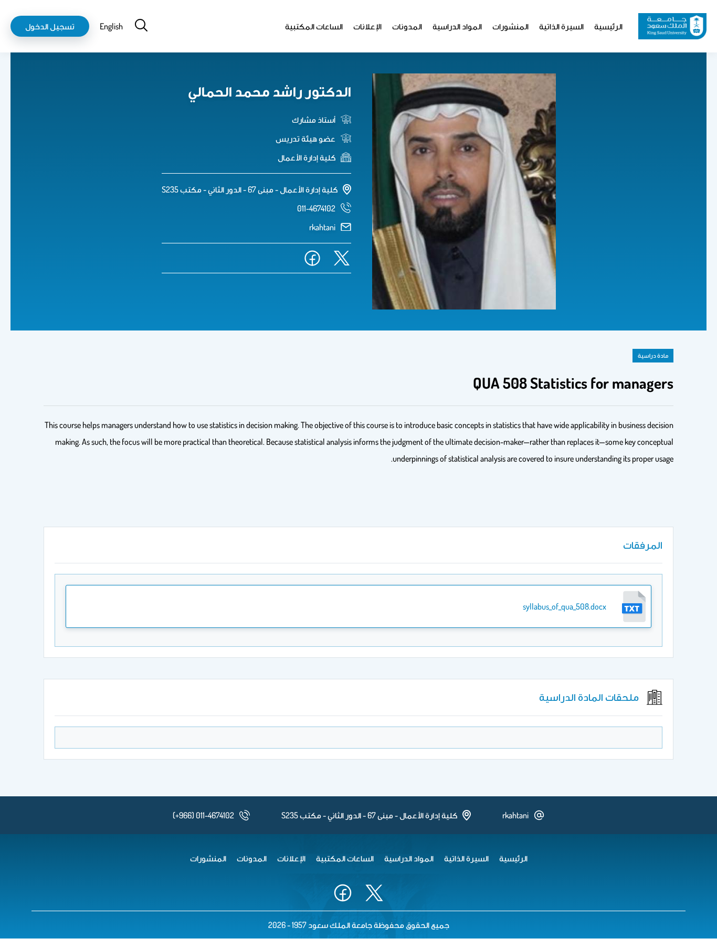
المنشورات (510, 26)
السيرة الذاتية (561, 26)
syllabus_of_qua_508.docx (564, 606)
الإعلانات (367, 26)
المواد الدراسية (457, 26)
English (111, 26)
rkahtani (322, 227)
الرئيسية (608, 26)
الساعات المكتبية (314, 26)
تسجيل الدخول (50, 26)
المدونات (407, 26)
